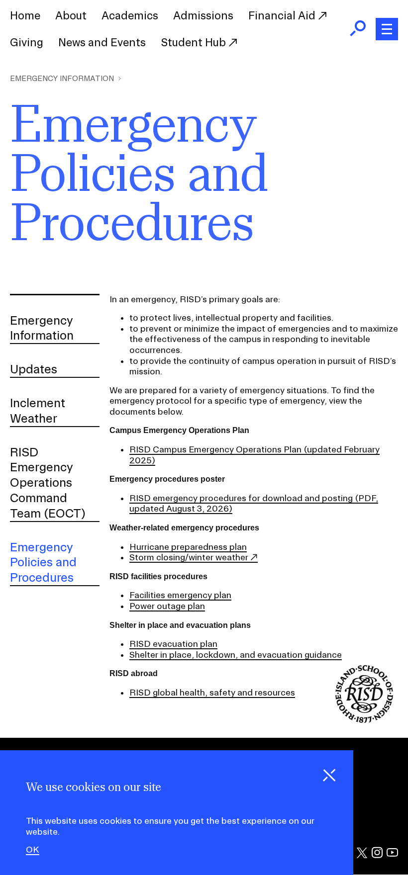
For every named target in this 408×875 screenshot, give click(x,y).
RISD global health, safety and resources (212, 692)
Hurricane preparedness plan (188, 546)
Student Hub (194, 42)
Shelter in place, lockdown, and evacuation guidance (235, 654)
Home (25, 15)
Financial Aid (283, 15)
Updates (33, 368)
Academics (130, 15)
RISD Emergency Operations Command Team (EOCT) (48, 482)
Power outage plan (167, 606)
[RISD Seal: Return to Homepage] (364, 719)
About (71, 15)
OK (32, 849)
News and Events (102, 42)
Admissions (203, 15)
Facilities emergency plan (180, 595)
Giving (26, 42)
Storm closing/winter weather (188, 557)
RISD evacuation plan (173, 643)
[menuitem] (25, 16)
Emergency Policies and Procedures (43, 562)
